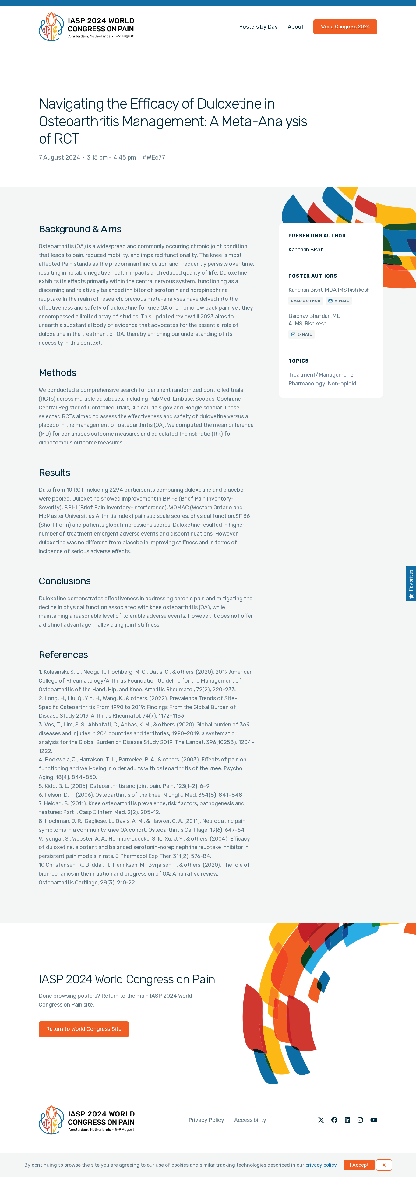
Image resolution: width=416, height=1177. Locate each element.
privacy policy (321, 1165)
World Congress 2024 (345, 27)
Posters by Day (258, 26)
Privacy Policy (206, 1120)
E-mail (341, 301)
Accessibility (250, 1120)
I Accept (359, 1165)
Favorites (411, 580)
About (296, 26)
